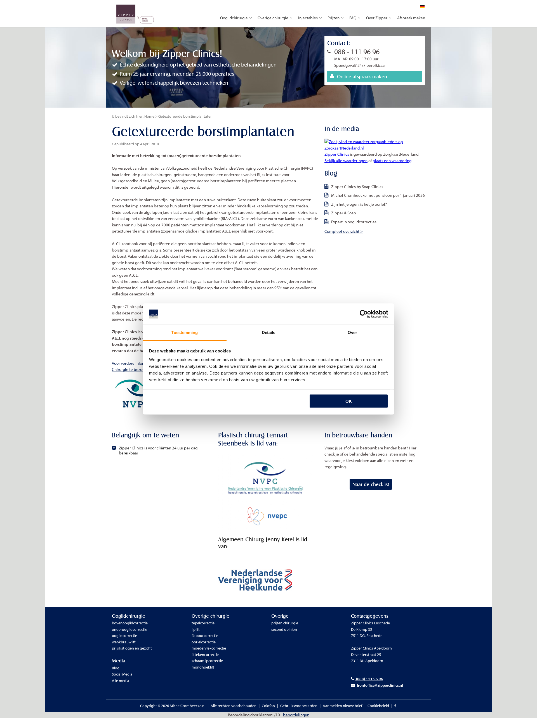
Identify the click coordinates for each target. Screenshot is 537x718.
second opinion (284, 629)
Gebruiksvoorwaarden (298, 705)
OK (348, 401)
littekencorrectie (205, 654)
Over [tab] (352, 332)
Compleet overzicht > (343, 231)
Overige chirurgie (273, 17)
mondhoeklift (203, 667)
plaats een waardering (392, 160)
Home (149, 116)
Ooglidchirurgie (234, 17)
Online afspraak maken (362, 76)
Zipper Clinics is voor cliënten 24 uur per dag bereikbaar (158, 450)
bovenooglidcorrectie (130, 622)
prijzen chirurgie (284, 622)
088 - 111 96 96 (357, 51)
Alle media (120, 680)
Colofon (268, 705)
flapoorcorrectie (205, 635)
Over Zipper (376, 17)
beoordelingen (296, 714)
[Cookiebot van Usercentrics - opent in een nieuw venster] (363, 314)
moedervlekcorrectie (209, 648)
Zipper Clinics (336, 154)
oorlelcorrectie (204, 641)
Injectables (308, 17)
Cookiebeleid (378, 705)
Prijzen (334, 17)
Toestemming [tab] (184, 332)
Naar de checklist (370, 484)
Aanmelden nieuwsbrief (342, 705)
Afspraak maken (411, 17)
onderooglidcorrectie (129, 629)
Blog (115, 667)
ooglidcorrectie (124, 635)
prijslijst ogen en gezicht (132, 648)
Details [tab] (268, 332)
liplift (196, 629)
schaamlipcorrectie (207, 660)
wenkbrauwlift (124, 641)
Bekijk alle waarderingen (346, 160)
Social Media (122, 674)
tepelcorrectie (203, 622)
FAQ (352, 17)
